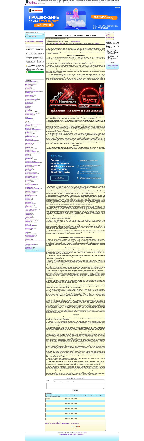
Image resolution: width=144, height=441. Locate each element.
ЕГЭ (26, 117)
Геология (27, 109)
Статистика (27, 200)
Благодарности (110, 37)
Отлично (76, 382)
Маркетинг (27, 157)
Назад (75, 429)
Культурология (28, 150)
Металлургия (28, 168)
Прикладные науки (29, 187)
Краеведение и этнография (31, 140)
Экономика (27, 239)
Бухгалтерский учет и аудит (31, 99)
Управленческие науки (30, 222)
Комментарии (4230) (112, 67)
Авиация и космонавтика (30, 81)
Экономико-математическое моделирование (35, 240)
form (37, 41)
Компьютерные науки (29, 137)
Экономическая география (31, 243)
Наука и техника (28, 174)
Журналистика (28, 120)
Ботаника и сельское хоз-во (31, 98)
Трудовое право (28, 217)
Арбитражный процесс (30, 84)
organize (40, 41)
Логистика (27, 155)
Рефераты (108, 35)
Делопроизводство (29, 114)
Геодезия (27, 107)
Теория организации (29, 210)
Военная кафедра (29, 103)
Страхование (28, 202)
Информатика (28, 128)
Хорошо (70, 382)
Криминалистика (28, 143)
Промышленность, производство (32, 188)
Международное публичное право (32, 162)
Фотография (27, 231)
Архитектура (28, 85)
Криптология (28, 146)
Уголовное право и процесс (31, 220)
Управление (27, 221)
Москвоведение (28, 169)
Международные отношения (31, 165)
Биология (27, 93)
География (27, 106)
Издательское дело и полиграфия (32, 124)
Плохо (56, 382)
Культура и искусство (29, 148)
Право (26, 183)
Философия (27, 227)
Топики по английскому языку (57, 40)
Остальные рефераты (30, 178)
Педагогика (27, 180)
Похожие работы (75, 41)
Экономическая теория (30, 244)
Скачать (97, 43)
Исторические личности (30, 131)
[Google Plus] (79, 426)
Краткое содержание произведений (32, 141)
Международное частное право (32, 163)
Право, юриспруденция (30, 184)
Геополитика (28, 110)
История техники (28, 133)
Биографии (27, 92)
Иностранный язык (29, 126)
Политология (28, 181)
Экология (27, 237)
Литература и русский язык (31, 152)
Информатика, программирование (32, 129)
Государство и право (29, 111)
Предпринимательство (30, 185)
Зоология (27, 122)
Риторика (27, 196)
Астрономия (27, 88)
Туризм (26, 218)
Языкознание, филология (30, 249)
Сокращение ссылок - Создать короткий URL (72, 434)
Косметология (28, 139)
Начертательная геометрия (31, 176)
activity (27, 41)
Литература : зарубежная (30, 151)
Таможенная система (29, 207)
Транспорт (27, 216)
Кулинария (27, 147)
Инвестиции (27, 125)
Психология (27, 189)
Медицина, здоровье (29, 159)
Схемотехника (28, 206)
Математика (27, 158)
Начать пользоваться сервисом (36, 72)
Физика (26, 224)
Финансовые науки (29, 228)
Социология (27, 199)
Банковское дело (28, 89)
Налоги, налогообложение (30, 173)
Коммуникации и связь (30, 136)
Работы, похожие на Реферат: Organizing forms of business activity (62, 423)
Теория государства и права (31, 209)
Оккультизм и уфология (30, 177)
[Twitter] (73, 426)
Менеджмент (28, 166)
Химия (26, 232)
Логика (26, 154)
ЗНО (26, 121)
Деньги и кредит (28, 115)
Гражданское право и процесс (31, 113)
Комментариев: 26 (59, 43)
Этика (26, 245)
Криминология (28, 144)
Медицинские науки (29, 161)
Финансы (27, 229)
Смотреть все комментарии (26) (53, 422)
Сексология (27, 198)
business (31, 41)
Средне (63, 382)
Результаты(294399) (113, 65)
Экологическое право (29, 236)
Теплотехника (28, 211)
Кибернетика (28, 135)
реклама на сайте (82, 432)
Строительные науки (29, 203)
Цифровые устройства (30, 235)
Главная (108, 34)
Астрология (27, 87)
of (34, 41)
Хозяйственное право (29, 233)
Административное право (30, 82)
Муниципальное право (30, 172)
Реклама (27, 194)
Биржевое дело (28, 96)
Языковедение (28, 248)
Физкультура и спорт (29, 225)
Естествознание (28, 118)
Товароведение (28, 214)
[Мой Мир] (77, 426)
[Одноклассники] (75, 426)
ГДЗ (26, 104)
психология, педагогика (30, 191)
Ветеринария (28, 102)
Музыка (27, 170)
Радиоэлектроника (29, 192)
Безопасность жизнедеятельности (32, 91)
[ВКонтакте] (71, 426)
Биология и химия (29, 95)
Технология (27, 213)
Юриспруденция (28, 247)
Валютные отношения (30, 100)
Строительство (28, 205)
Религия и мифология (29, 195)
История (27, 132)
